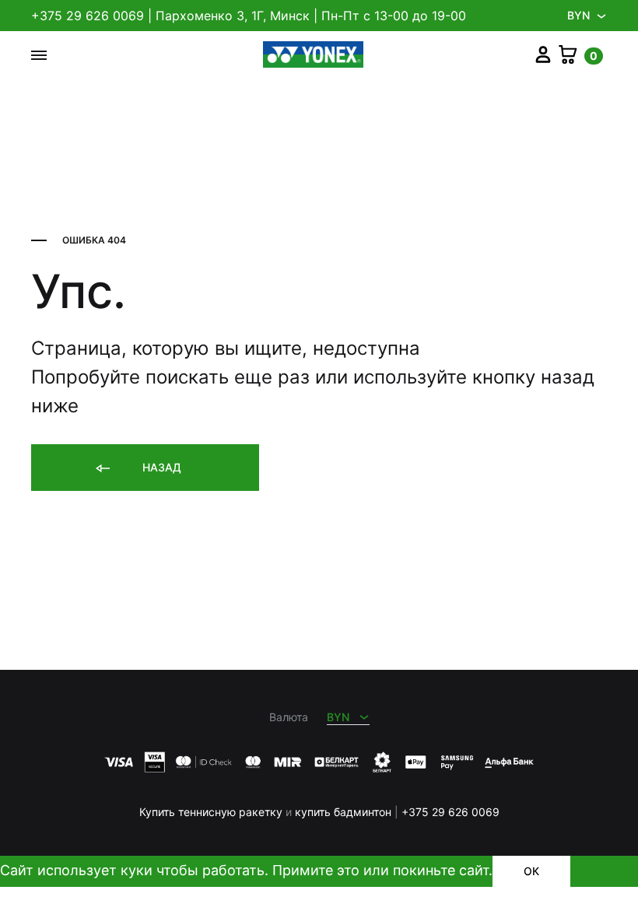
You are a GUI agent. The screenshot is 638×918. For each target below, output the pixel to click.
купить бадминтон (343, 811)
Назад (160, 467)
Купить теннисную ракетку (210, 811)
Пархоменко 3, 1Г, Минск (233, 15)
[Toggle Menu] (39, 55)
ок (531, 871)
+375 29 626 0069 (87, 15)
